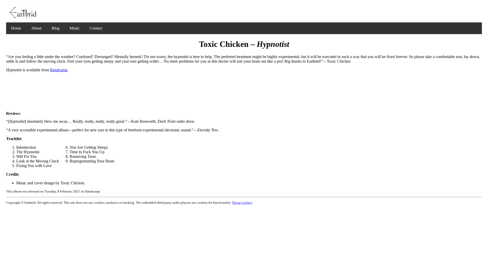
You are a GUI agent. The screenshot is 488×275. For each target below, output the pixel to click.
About (36, 28)
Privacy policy (242, 202)
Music (75, 28)
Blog (55, 28)
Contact (96, 28)
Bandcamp (58, 70)
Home (16, 28)
